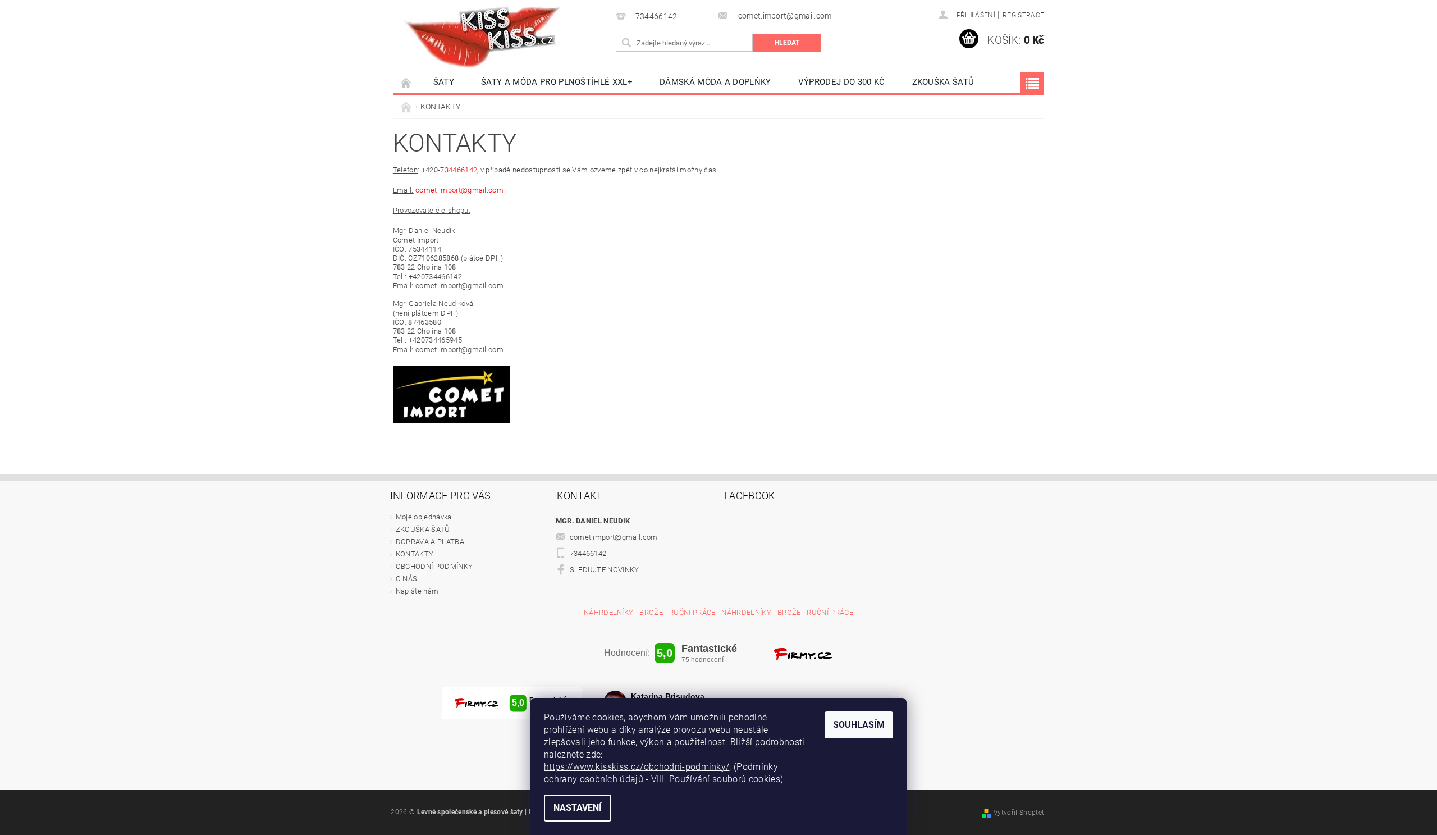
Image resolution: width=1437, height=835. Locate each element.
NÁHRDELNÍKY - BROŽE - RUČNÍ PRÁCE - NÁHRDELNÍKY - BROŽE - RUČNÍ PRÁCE (718, 612)
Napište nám (417, 591)
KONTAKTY (415, 554)
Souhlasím (859, 724)
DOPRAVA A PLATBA (430, 541)
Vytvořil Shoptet (1019, 812)
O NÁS (407, 578)
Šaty (443, 82)
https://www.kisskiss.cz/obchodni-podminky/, (637, 766)
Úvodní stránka (406, 82)
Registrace (1023, 15)
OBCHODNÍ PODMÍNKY (434, 566)
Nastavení (577, 807)
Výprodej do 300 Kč (841, 82)
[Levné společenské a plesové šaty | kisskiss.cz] (483, 37)
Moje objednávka (424, 517)
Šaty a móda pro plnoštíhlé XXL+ (557, 82)
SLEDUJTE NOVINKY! (605, 569)
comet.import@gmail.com (614, 537)
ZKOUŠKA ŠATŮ (943, 82)
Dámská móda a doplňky (715, 82)
